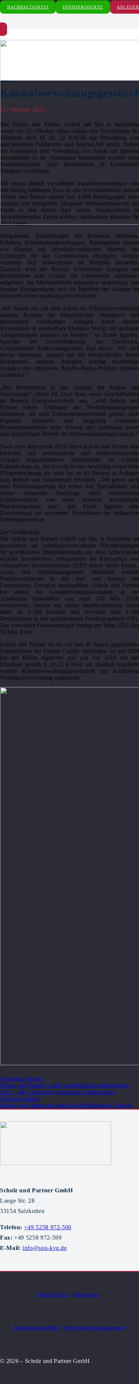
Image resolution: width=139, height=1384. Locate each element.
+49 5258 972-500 (48, 1227)
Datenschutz (52, 1294)
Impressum (85, 1294)
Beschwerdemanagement (94, 1328)
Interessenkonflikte (37, 1328)
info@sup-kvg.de (45, 1248)
